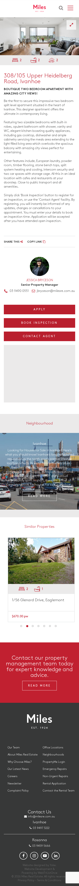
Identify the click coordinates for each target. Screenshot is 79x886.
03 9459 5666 (41, 846)
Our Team (14, 747)
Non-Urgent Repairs (55, 776)
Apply (40, 309)
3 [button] (33, 626)
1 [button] (21, 626)
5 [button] (44, 626)
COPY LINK (35, 242)
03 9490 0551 (19, 291)
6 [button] (50, 626)
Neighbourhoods (53, 754)
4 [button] (39, 626)
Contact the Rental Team (59, 790)
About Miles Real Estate (23, 754)
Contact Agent (39, 336)
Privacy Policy (26, 880)
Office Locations (53, 747)
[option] (39, 36)
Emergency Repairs (55, 769)
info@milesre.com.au (41, 816)
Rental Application (54, 783)
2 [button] (27, 626)
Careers (12, 776)
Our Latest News (18, 769)
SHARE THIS (12, 242)
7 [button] (56, 626)
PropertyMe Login (54, 762)
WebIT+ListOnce (47, 873)
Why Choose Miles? (20, 762)
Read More (39, 496)
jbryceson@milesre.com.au (56, 291)
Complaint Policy (18, 790)
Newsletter (14, 783)
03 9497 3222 (41, 828)
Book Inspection (39, 323)
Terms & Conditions (49, 880)
